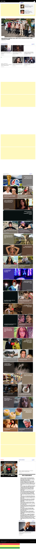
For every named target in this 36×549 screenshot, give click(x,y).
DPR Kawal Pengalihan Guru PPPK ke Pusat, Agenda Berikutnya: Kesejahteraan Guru (27, 481)
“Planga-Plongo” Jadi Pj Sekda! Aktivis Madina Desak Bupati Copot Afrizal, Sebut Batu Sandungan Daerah (27, 497)
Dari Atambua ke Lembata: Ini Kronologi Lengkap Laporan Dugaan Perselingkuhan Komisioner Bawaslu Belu (27, 509)
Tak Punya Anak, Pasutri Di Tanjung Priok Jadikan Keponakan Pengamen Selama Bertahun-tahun (27, 488)
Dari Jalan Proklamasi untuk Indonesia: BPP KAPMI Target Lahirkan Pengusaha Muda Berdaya (27, 494)
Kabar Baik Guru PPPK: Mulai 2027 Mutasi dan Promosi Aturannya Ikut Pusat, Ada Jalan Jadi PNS (27, 483)
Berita (3, 36)
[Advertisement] (18, 10)
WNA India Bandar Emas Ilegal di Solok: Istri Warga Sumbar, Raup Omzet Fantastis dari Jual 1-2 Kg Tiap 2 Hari (27, 503)
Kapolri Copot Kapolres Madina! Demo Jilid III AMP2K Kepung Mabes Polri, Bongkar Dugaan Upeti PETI (27, 500)
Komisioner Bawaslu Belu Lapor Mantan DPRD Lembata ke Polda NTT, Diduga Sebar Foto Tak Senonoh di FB (27, 506)
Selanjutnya (2, 459)
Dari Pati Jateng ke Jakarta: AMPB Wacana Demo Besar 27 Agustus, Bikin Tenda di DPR (27, 486)
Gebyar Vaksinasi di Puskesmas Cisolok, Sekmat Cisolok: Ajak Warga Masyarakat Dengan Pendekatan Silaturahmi (16, 39)
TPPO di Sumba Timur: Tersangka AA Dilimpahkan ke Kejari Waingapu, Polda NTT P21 (27, 515)
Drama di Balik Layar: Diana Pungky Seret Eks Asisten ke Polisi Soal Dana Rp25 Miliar (27, 491)
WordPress (34, 541)
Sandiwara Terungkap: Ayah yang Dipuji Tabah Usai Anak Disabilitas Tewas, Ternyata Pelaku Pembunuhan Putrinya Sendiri (27, 479)
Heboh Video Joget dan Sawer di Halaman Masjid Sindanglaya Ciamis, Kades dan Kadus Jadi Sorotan (27, 512)
